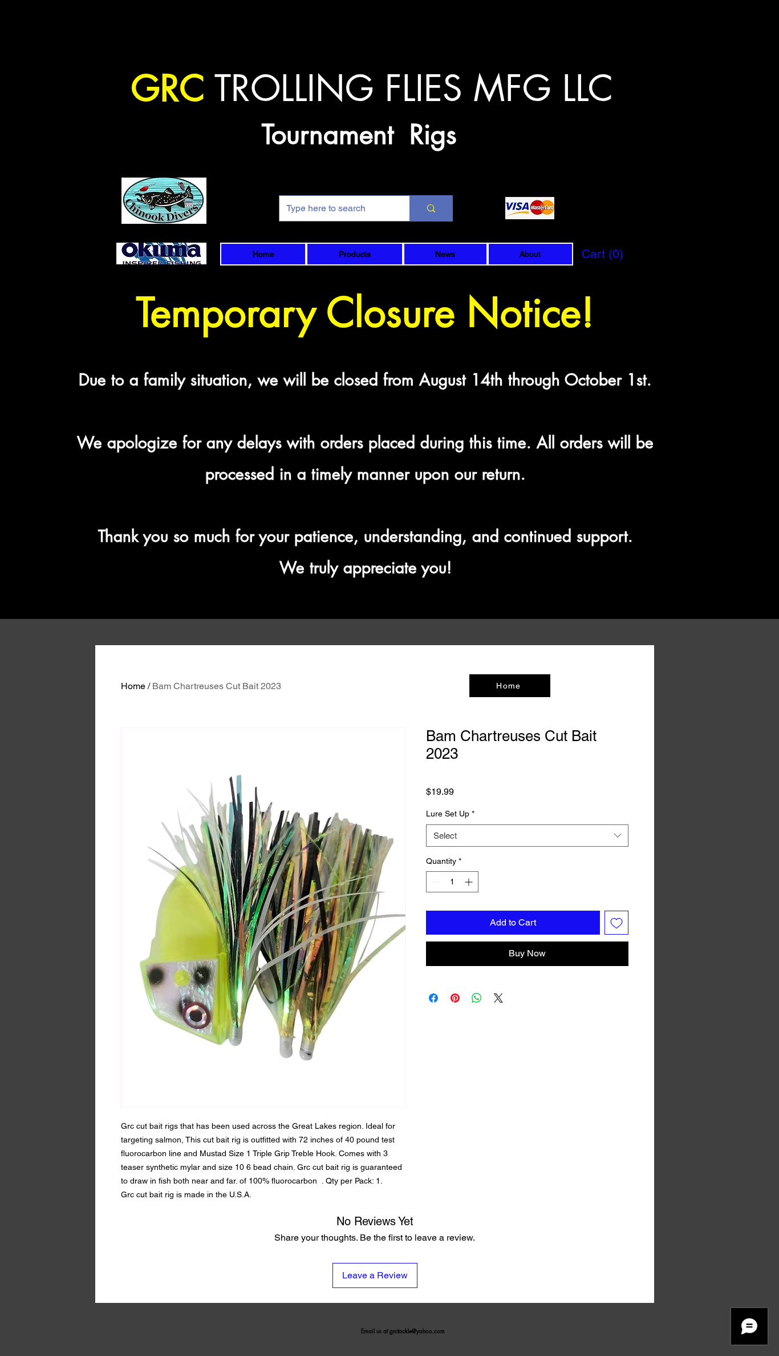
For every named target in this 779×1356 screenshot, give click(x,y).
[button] (354, 254)
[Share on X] (498, 998)
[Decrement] (435, 882)
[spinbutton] (452, 882)
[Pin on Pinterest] (455, 998)
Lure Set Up (450, 813)
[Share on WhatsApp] (477, 998)
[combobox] (527, 835)
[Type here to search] (430, 208)
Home (133, 686)
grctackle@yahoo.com (417, 1330)
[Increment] (469, 882)
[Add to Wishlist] (616, 923)
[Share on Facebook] (433, 998)
